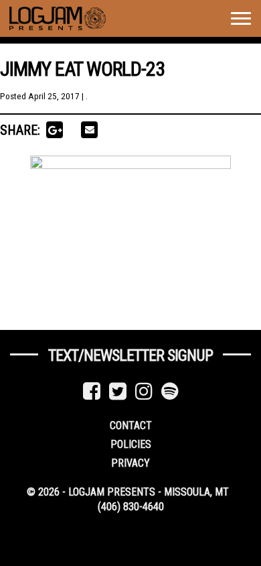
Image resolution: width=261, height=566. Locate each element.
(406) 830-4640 (131, 506)
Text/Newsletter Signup (130, 355)
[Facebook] (92, 391)
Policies (130, 444)
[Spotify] (170, 391)
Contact (131, 425)
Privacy (130, 463)
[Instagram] (144, 391)
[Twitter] (118, 391)
